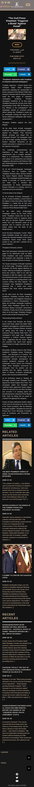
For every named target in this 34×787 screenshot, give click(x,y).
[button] (17, 45)
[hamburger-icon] (28, 4)
